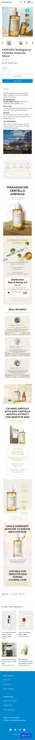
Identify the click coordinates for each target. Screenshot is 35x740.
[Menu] (32, 2)
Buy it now (17, 81)
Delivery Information (10, 701)
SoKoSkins (7, 2)
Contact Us (7, 684)
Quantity (4, 67)
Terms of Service (8, 689)
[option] (9, 42)
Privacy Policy (7, 705)
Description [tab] (6, 89)
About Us (6, 680)
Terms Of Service (8, 710)
